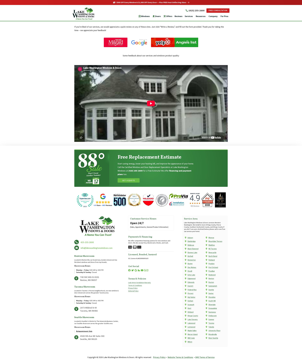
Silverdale (212, 304)
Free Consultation (218, 10)
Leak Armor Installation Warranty (139, 283)
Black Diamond (193, 249)
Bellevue (191, 245)
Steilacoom (212, 316)
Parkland (211, 260)
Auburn (190, 238)
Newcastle (212, 252)
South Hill (212, 301)
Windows (145, 16)
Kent (189, 308)
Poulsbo (211, 264)
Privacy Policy (132, 288)
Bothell (190, 256)
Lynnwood (191, 327)
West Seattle (213, 338)
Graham (190, 301)
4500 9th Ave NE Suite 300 (92, 336)
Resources (201, 16)
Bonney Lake (192, 252)
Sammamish (212, 286)
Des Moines (192, 267)
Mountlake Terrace (215, 241)
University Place (214, 330)
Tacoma (211, 323)
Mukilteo (211, 245)
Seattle (211, 290)
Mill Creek (191, 338)
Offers (169, 16)
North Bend (212, 256)
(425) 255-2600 (197, 10)
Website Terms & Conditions (180, 357)
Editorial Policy (133, 291)
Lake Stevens (193, 319)
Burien (190, 264)
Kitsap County (193, 316)
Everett (190, 286)
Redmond (212, 275)
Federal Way (192, 290)
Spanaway (212, 312)
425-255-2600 (87, 242)
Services (189, 16)
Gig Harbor (191, 297)
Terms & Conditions (135, 285)
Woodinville (212, 334)
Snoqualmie (212, 308)
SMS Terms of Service (205, 357)
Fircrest (190, 293)
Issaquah (191, 304)
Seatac (211, 293)
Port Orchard (213, 267)
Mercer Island (192, 334)
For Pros (224, 16)
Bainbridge (192, 241)
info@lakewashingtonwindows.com (96, 248)
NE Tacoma (212, 249)
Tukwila (211, 327)
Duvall (190, 271)
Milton (190, 342)
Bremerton (192, 260)
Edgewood (191, 278)
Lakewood (191, 323)
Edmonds (191, 282)
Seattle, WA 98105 (88, 339)
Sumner (211, 319)
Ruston (211, 282)
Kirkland (190, 312)
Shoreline (211, 297)
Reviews (178, 16)
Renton (211, 278)
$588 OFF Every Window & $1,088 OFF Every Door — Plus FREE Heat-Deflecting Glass (151, 2)
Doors (158, 16)
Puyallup (211, 271)
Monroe (211, 238)
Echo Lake (191, 275)
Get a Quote (128, 180)
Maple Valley (192, 330)
